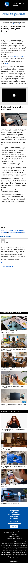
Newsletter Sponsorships (13, 532)
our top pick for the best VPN (17, 56)
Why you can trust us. (18, 23)
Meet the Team (14, 531)
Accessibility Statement (14, 536)
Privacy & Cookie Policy (17, 538)
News (2, 230)
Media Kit (5, 532)
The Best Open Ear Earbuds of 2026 (19, 15)
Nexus (6, 63)
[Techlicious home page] (14, 4)
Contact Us (21, 531)
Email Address (14, 521)
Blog (24, 232)
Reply (2, 262)
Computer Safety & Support (15, 232)
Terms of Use (8, 538)
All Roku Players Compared (15, 13)
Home (5, 531)
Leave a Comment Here (6, 266)
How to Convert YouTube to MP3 (10, 503)
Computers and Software (11, 230)
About (9, 531)
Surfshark (22, 182)
